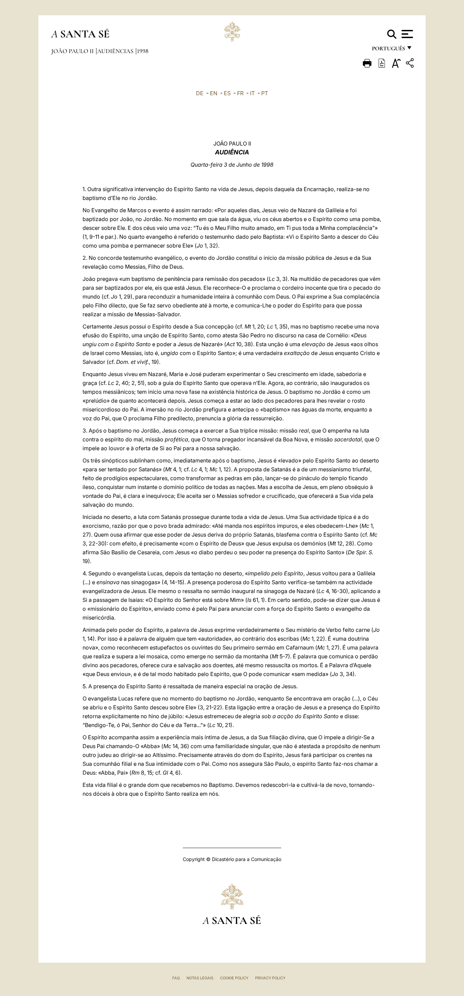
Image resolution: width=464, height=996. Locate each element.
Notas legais (199, 978)
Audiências (116, 51)
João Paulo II (73, 51)
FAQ (176, 978)
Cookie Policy (234, 978)
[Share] (410, 64)
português (388, 50)
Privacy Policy (270, 978)
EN (213, 93)
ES (227, 93)
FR (240, 93)
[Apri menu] (406, 34)
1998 (142, 51)
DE (199, 93)
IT (252, 93)
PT (264, 93)
